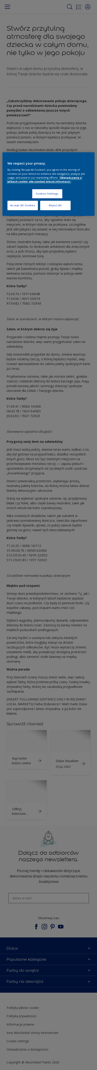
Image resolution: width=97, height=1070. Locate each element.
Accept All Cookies (22, 205)
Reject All (55, 205)
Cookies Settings (47, 193)
